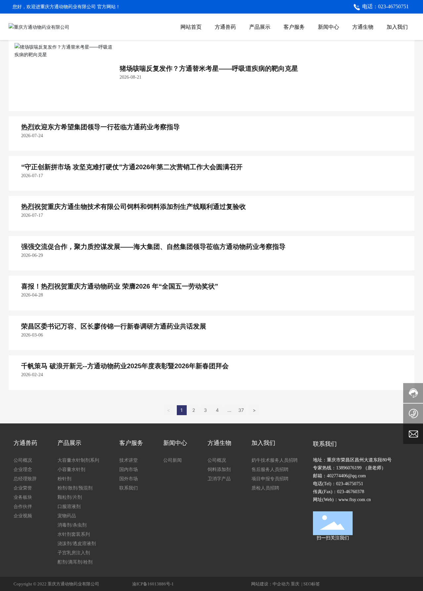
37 (241, 410)
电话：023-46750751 (385, 6)
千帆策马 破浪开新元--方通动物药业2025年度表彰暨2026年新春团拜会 (125, 366)
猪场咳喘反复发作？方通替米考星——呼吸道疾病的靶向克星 (209, 68)
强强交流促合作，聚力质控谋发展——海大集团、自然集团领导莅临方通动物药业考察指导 (153, 246)
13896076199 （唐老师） (361, 467)
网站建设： (262, 583)
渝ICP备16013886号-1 (153, 583)
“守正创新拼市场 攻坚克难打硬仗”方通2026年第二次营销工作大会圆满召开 (132, 167)
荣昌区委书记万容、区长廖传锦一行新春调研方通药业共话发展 (113, 326)
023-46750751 (349, 483)
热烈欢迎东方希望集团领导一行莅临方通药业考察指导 (100, 127)
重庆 (295, 583)
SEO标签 (311, 583)
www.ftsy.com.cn (354, 499)
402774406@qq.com (346, 475)
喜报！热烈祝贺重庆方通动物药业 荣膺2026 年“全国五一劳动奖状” (119, 286)
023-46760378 (350, 491)
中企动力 (281, 583)
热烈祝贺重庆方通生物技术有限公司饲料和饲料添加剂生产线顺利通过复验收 (133, 206)
